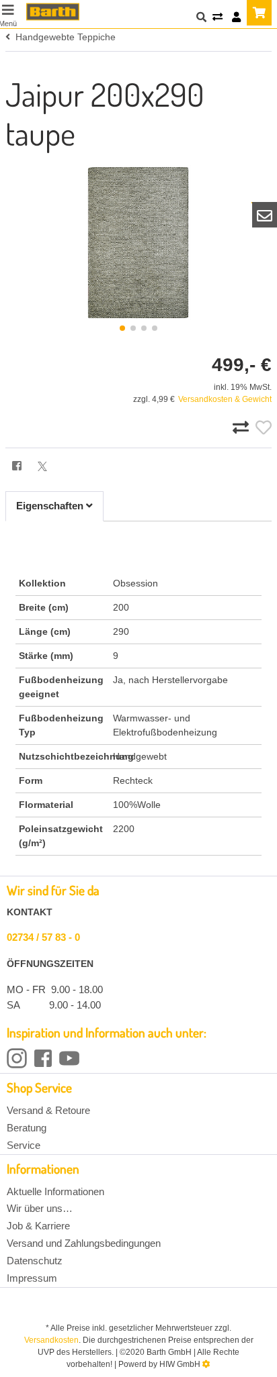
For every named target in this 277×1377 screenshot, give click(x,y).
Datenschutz (35, 1260)
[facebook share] (16, 466)
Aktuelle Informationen (55, 1191)
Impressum (32, 1278)
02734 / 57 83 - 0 (43, 937)
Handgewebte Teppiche (63, 37)
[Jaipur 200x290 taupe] (138, 242)
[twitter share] (42, 466)
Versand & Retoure (48, 1110)
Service (23, 1145)
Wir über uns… (40, 1208)
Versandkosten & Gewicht (225, 399)
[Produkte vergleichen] (217, 18)
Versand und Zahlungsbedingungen (84, 1243)
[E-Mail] (265, 215)
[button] (122, 328)
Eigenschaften (51, 505)
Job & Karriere (38, 1225)
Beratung (26, 1127)
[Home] (52, 11)
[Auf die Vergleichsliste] (243, 428)
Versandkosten (51, 1340)
